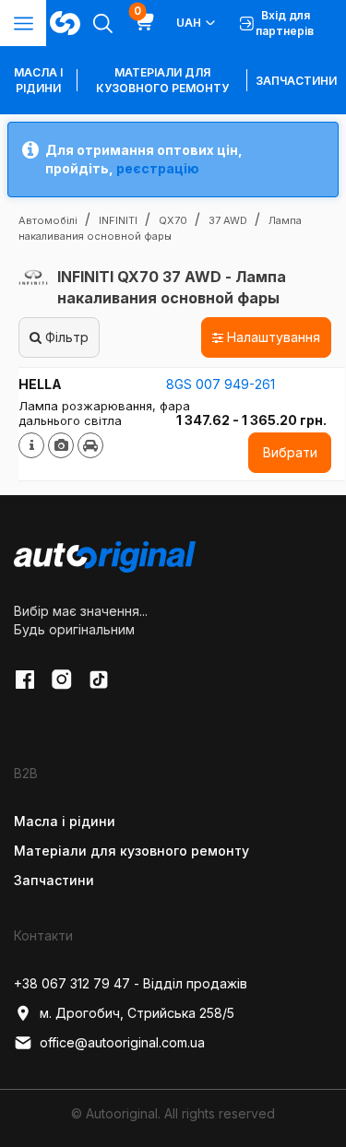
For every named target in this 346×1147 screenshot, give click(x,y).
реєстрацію (157, 168)
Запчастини (296, 81)
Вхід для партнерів (285, 23)
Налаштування (271, 337)
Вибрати (290, 452)
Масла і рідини (64, 821)
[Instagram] (62, 679)
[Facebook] (25, 679)
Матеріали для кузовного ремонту (162, 80)
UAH (188, 23)
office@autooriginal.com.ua (122, 1042)
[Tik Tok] (99, 679)
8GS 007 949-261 (220, 384)
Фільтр (65, 337)
